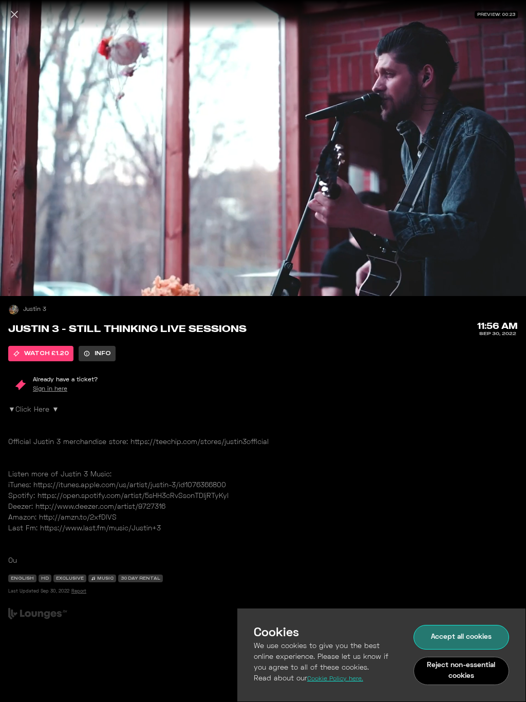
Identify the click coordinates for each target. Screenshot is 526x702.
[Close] (14, 14)
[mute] (18, 277)
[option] (40, 353)
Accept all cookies (461, 637)
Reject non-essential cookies (461, 670)
